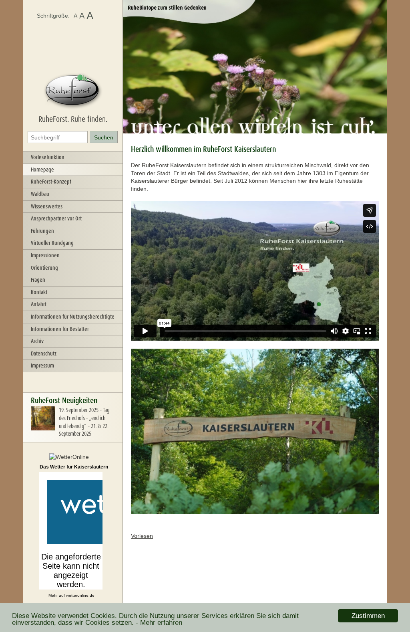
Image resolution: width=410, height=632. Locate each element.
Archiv (37, 341)
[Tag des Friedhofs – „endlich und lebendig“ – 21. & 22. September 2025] (43, 428)
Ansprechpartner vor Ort (56, 218)
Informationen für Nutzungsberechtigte (73, 316)
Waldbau (40, 194)
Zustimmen (368, 616)
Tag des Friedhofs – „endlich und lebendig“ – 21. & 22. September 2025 (84, 421)
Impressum (42, 365)
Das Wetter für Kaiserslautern (74, 467)
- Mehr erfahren (159, 622)
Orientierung (44, 267)
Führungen (42, 230)
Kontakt (39, 292)
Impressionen (45, 255)
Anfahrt (38, 304)
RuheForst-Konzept (51, 181)
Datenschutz (43, 353)
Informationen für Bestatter (60, 329)
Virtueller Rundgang (52, 242)
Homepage (42, 169)
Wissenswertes (46, 206)
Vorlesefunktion (47, 157)
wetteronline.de (80, 595)
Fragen (38, 279)
